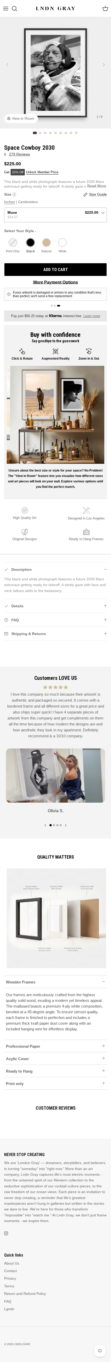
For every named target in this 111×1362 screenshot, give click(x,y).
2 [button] (40, 133)
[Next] (104, 65)
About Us (11, 1263)
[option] (55, 73)
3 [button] (45, 133)
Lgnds (9, 1309)
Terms (9, 1286)
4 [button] (50, 133)
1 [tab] (50, 824)
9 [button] (76, 133)
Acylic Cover (17, 1059)
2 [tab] (54, 824)
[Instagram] (6, 1233)
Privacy (10, 1278)
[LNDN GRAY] (55, 8)
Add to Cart (55, 269)
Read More (96, 186)
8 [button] (71, 133)
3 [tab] (57, 824)
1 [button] (35, 133)
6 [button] (60, 133)
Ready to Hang (19, 1071)
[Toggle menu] (5, 8)
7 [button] (66, 133)
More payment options (55, 282)
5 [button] (55, 133)
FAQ (7, 1301)
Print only (14, 1083)
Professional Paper (23, 1046)
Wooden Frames (20, 982)
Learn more (91, 316)
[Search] (17, 8)
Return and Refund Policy (25, 1294)
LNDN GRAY (22, 1344)
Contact (10, 1271)
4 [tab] (60, 824)
